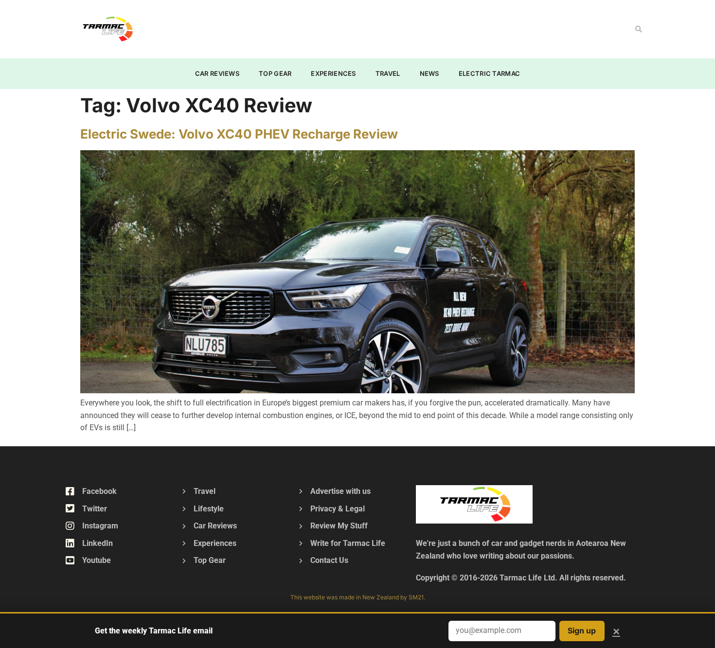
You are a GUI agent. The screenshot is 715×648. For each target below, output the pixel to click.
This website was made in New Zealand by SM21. (357, 597)
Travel (387, 73)
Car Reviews (217, 73)
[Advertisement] (336, 27)
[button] (638, 29)
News (429, 73)
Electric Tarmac (489, 73)
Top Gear (275, 73)
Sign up (582, 630)
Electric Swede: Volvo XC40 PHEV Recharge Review (239, 133)
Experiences (333, 73)
